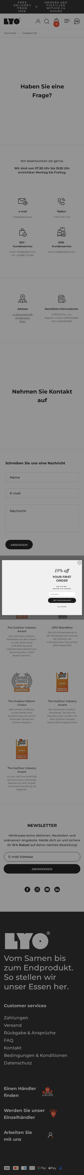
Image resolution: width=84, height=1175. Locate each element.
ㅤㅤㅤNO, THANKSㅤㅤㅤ (62, 606)
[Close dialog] (79, 562)
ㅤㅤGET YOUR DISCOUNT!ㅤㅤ (62, 600)
